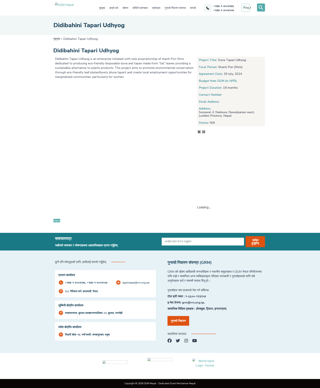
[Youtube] (194, 341)
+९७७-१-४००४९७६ (223, 6)
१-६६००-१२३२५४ (195, 296)
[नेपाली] (247, 7)
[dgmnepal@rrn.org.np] (118, 282)
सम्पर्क (193, 8)
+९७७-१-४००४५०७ (223, 10)
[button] (261, 8)
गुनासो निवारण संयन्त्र (175, 8)
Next (56, 220)
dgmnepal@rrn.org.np (135, 282)
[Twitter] (178, 341)
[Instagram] (186, 341)
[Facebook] (170, 341)
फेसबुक (201, 309)
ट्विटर (209, 309)
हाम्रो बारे (113, 8)
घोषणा (125, 8)
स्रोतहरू (156, 8)
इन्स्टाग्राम (220, 309)
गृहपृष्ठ (102, 8)
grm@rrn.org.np (193, 302)
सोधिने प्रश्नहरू (140, 8)
